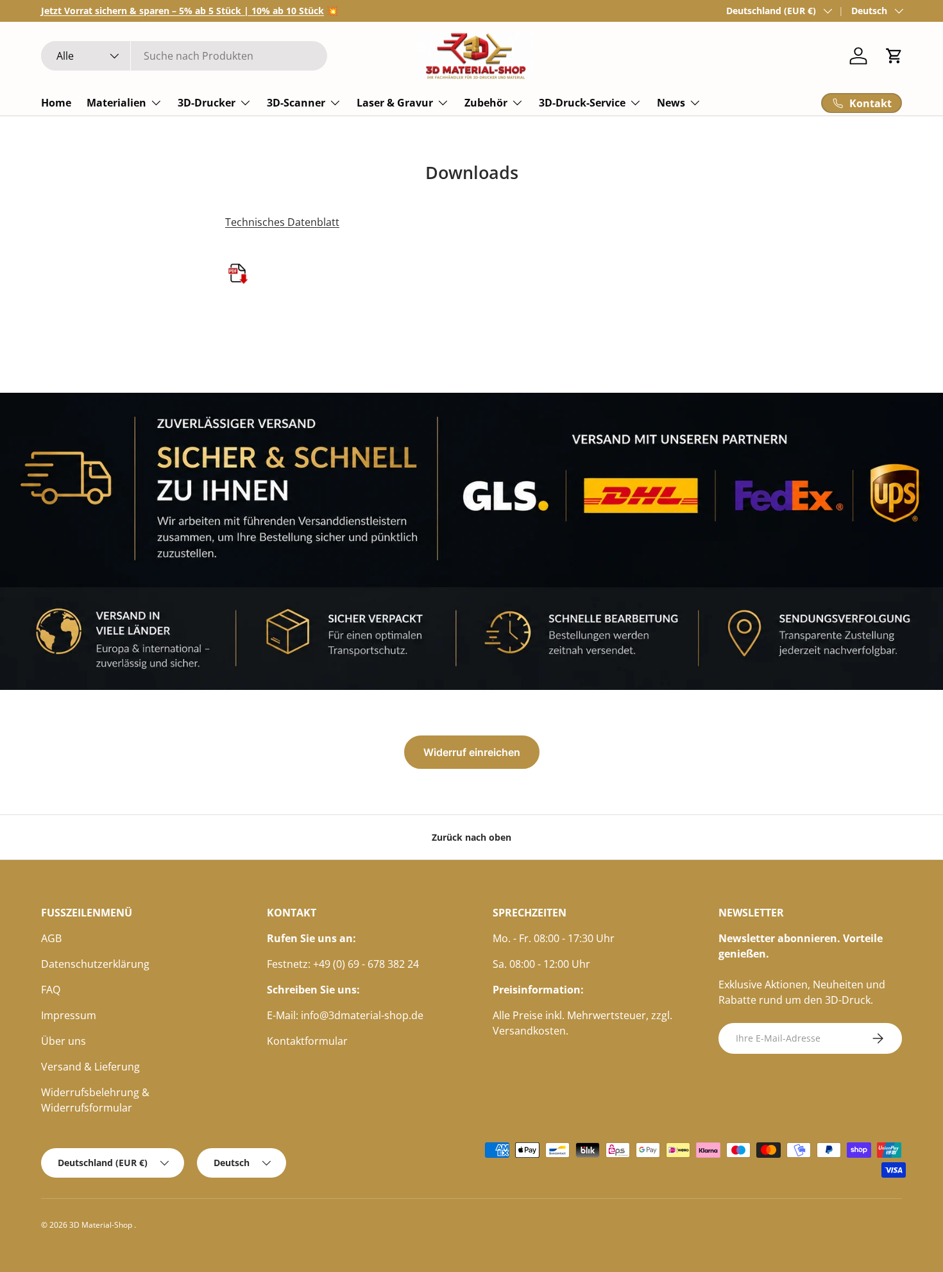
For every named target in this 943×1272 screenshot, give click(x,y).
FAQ (50, 990)
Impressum (68, 1015)
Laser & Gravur (395, 103)
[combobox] (184, 56)
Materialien (116, 103)
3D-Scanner (296, 103)
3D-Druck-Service (582, 103)
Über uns (63, 1041)
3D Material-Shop (101, 1224)
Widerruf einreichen (471, 752)
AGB (51, 938)
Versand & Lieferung (90, 1067)
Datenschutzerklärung (95, 964)
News (671, 103)
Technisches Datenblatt (282, 222)
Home (56, 103)
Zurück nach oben (471, 837)
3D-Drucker (206, 103)
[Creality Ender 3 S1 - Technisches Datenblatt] (238, 258)
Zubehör (485, 103)
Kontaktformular (307, 1041)
